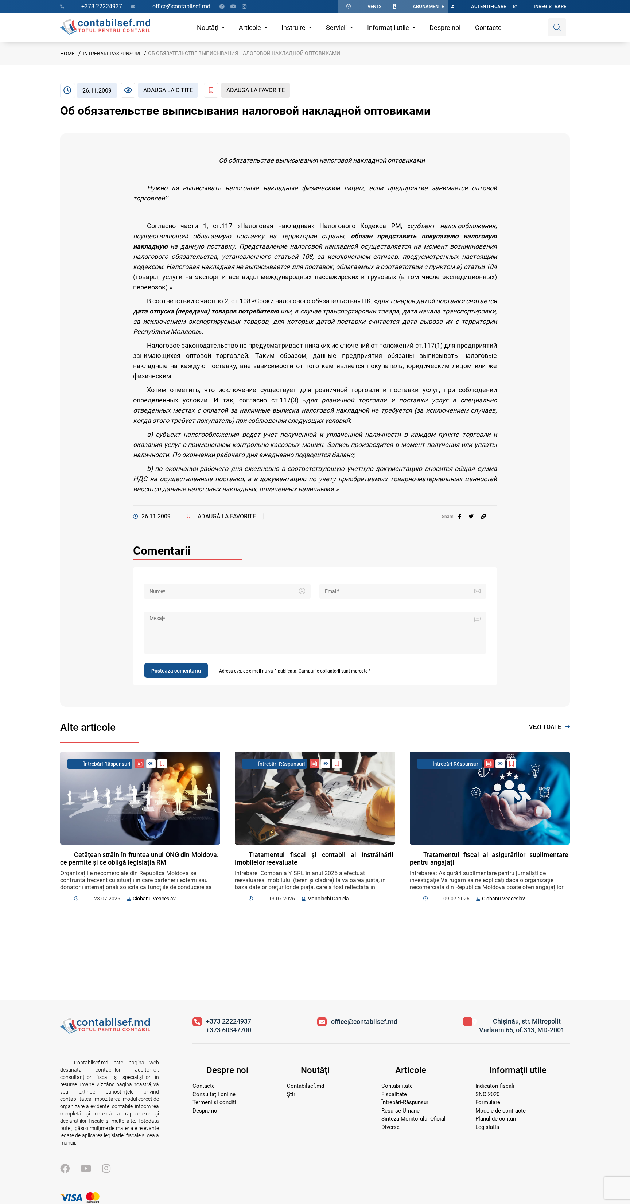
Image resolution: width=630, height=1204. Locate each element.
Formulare (487, 1102)
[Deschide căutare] (557, 27)
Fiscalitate (394, 1094)
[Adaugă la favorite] (162, 763)
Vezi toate (545, 727)
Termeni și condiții (215, 1102)
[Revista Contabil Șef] (139, 763)
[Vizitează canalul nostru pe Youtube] (233, 6)
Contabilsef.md (305, 1086)
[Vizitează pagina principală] (105, 27)
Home (67, 54)
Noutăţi (207, 27)
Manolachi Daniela (328, 898)
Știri (292, 1094)
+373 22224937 (228, 1021)
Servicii (336, 27)
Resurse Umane (400, 1110)
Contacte (488, 27)
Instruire (293, 27)
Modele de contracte (500, 1110)
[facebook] (459, 516)
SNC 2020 (487, 1094)
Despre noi (444, 27)
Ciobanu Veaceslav (154, 898)
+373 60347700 (228, 1030)
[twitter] (471, 516)
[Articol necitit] (151, 763)
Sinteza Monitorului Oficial (413, 1118)
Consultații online (214, 1094)
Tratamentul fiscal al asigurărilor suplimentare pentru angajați (489, 858)
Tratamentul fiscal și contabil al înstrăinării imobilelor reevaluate (314, 858)
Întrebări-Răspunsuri (111, 54)
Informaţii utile (388, 27)
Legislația (487, 1127)
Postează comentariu (176, 671)
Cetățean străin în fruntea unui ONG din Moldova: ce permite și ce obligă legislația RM (139, 858)
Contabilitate (397, 1086)
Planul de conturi (495, 1118)
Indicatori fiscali (494, 1086)
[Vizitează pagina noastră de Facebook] (222, 6)
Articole (250, 27)
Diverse (390, 1127)
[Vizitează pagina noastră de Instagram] (244, 6)
